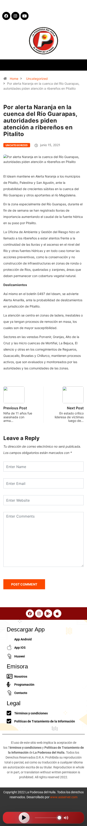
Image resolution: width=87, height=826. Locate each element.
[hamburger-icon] (80, 65)
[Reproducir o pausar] (24, 817)
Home (14, 78)
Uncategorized (37, 78)
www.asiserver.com (63, 797)
